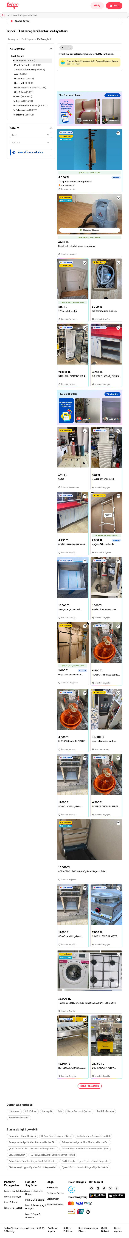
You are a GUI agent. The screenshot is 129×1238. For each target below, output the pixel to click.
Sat (116, 5)
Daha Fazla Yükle (89, 1086)
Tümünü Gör (112, 95)
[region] (90, 111)
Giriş (97, 5)
